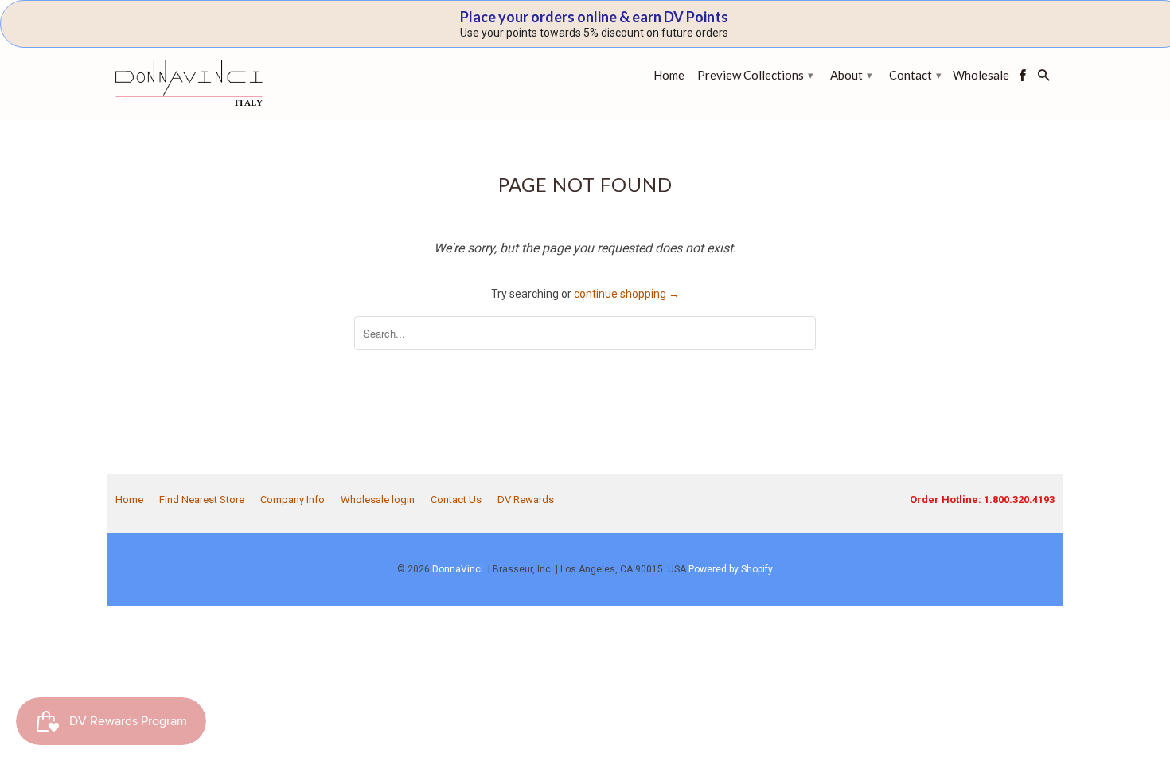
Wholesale (981, 75)
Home (129, 499)
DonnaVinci (457, 569)
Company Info (292, 499)
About (851, 75)
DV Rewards (525, 499)
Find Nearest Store (201, 499)
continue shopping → (627, 293)
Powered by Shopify (730, 569)
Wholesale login (378, 499)
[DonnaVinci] (189, 83)
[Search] (1045, 78)
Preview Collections (755, 75)
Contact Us (456, 499)
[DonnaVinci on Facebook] (1023, 78)
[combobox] (585, 333)
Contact (915, 75)
